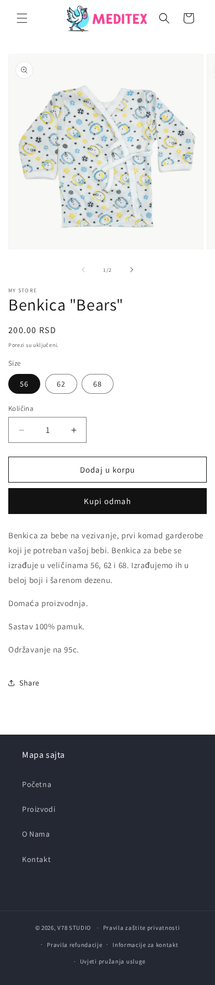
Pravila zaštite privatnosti (141, 928)
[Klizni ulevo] (83, 270)
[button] (22, 18)
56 (24, 384)
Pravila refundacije (74, 945)
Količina (21, 408)
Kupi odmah (107, 501)
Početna (36, 784)
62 (61, 384)
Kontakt (36, 859)
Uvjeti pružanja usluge (113, 961)
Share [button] (29, 683)
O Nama (36, 834)
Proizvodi (38, 809)
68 (97, 384)
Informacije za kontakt (145, 945)
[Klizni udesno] (132, 270)
